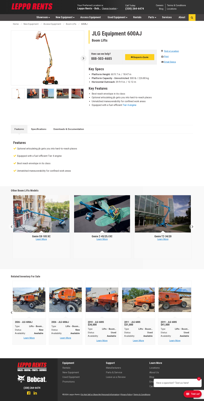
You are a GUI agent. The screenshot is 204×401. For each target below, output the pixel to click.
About (182, 17)
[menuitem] (42, 17)
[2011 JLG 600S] (138, 299)
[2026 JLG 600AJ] (29, 299)
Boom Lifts (71, 24)
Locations (172, 9)
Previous (13, 227)
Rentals (137, 17)
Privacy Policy (126, 394)
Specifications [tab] (38, 129)
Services (167, 17)
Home (16, 24)
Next (82, 58)
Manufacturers (113, 367)
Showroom (42, 17)
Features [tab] (19, 129)
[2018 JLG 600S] (102, 299)
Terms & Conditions (176, 5)
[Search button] (192, 17)
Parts (151, 17)
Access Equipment (90, 17)
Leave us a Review (116, 377)
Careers (159, 5)
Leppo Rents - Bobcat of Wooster (89, 8)
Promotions (68, 381)
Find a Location (171, 51)
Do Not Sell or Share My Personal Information (100, 394)
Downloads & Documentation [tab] (68, 129)
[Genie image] (41, 213)
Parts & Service (114, 372)
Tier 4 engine (129, 105)
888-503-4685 (101, 59)
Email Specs (170, 62)
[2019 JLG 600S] (175, 299)
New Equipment (64, 17)
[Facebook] (28, 393)
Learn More (41, 239)
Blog (161, 9)
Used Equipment (117, 17)
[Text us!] (192, 395)
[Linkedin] (35, 393)
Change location (109, 8)
